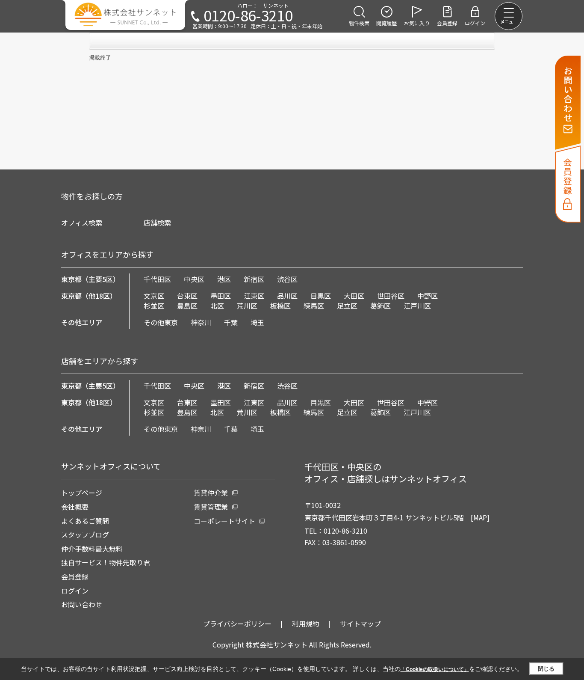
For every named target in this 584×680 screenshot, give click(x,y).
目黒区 (320, 296)
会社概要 (74, 507)
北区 (217, 305)
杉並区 (154, 305)
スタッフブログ (85, 534)
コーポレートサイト (224, 521)
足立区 (347, 305)
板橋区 (280, 305)
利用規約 (305, 623)
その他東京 (161, 322)
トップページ (81, 492)
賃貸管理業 (211, 507)
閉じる (546, 668)
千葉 (231, 322)
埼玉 (257, 322)
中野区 (427, 296)
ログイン (74, 590)
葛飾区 (380, 305)
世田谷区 (390, 296)
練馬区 (314, 305)
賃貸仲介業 (211, 492)
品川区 (287, 296)
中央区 (194, 279)
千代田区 (157, 279)
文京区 (154, 296)
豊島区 (187, 305)
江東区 (254, 296)
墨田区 (220, 296)
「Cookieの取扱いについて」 (435, 669)
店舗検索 (157, 222)
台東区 (187, 296)
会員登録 (74, 576)
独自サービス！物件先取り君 (105, 562)
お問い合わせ (81, 604)
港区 (224, 279)
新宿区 (254, 279)
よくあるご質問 (85, 521)
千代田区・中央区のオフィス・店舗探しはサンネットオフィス (385, 472)
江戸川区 (417, 305)
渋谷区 (287, 279)
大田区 (354, 296)
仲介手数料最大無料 (92, 548)
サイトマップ (360, 623)
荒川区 (247, 305)
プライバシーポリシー (237, 623)
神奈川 (201, 322)
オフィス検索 (81, 222)
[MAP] (480, 517)
